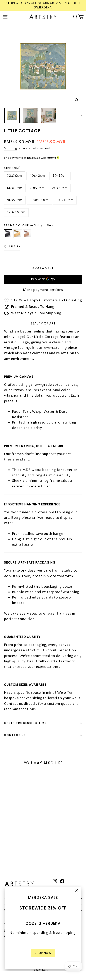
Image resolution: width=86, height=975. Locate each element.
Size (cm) (12, 168)
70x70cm (37, 188)
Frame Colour (28, 225)
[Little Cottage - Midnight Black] (6, 854)
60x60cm (14, 188)
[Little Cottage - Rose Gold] (15, 854)
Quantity (12, 246)
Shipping (10, 148)
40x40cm (37, 176)
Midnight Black (8, 234)
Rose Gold (27, 234)
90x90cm (14, 200)
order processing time (25, 723)
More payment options (43, 289)
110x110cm (64, 200)
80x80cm (60, 188)
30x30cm (14, 176)
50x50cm (60, 176)
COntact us (15, 735)
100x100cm (39, 200)
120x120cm (16, 212)
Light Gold (18, 234)
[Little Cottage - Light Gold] (10, 854)
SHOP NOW (43, 953)
